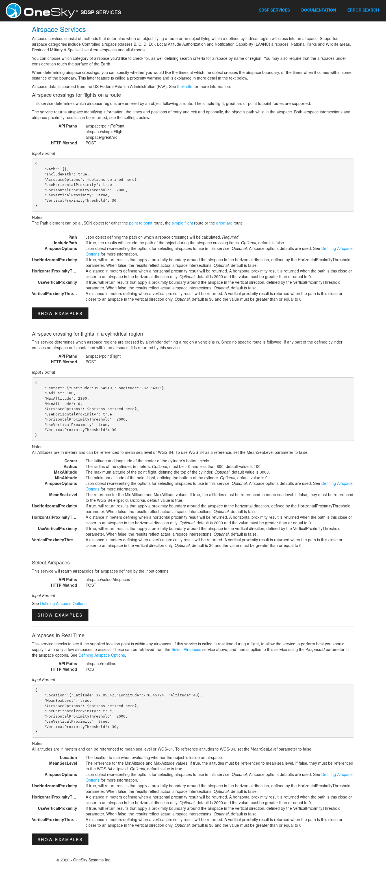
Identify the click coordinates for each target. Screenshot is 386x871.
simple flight (182, 223)
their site (184, 86)
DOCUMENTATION (318, 10)
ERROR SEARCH (363, 10)
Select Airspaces (186, 649)
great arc (224, 223)
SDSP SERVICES (274, 10)
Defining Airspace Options (63, 603)
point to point (140, 223)
